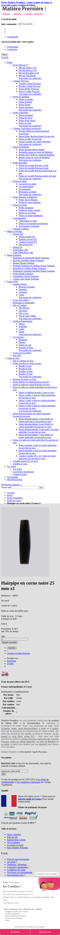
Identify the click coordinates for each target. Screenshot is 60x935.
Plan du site (12, 837)
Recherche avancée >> (11, 484)
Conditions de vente (16, 870)
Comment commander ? (18, 867)
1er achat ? (12, 862)
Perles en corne (14, 500)
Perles (10, 495)
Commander (12, 36)
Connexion (12, 49)
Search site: (6, 487)
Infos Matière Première (17, 847)
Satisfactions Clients (16, 839)
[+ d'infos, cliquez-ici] (20, 820)
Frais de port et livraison (18, 859)
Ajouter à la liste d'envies (18, 653)
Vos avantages (13, 842)
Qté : (3, 636)
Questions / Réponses (17, 864)
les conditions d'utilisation (28, 782)
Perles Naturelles (14, 498)
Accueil (4, 57)
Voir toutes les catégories (30, 78)
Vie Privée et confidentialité (19, 872)
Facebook (11, 661)
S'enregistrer (12, 46)
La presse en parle (15, 845)
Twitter (10, 663)
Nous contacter (14, 834)
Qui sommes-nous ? (16, 875)
